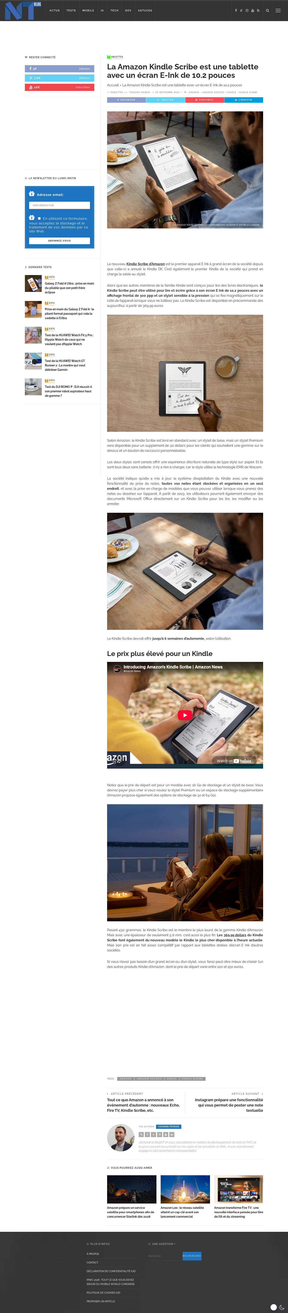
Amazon (194, 92)
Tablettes (115, 56)
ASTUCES (145, 10)
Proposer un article (101, 1301)
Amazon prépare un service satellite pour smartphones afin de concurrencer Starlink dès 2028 (130, 1212)
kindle (231, 92)
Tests (50, 277)
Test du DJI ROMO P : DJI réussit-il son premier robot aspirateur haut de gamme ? (68, 391)
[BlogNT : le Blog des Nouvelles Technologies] (23, 10)
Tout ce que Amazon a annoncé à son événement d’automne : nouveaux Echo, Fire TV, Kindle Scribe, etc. (143, 1105)
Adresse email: (50, 195)
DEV (128, 10)
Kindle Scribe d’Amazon (146, 264)
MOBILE (88, 10)
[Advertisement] (81, 34)
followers (84, 68)
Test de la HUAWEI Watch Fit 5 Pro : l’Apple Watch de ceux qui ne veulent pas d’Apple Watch (69, 339)
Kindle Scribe (248, 92)
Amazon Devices (213, 92)
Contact (92, 1262)
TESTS (71, 10)
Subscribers (83, 87)
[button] (278, 1307)
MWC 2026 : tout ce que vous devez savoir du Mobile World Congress (111, 1282)
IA (102, 10)
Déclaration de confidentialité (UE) (111, 1271)
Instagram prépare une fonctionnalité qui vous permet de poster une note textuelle (229, 1105)
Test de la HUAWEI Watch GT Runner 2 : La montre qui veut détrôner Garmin (65, 365)
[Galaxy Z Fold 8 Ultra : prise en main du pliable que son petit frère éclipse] (33, 283)
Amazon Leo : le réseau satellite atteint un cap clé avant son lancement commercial (182, 1212)
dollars (235, 935)
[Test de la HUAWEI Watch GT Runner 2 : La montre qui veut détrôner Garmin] (33, 361)
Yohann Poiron (139, 92)
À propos (93, 1253)
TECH (114, 10)
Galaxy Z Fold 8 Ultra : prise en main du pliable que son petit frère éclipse (69, 288)
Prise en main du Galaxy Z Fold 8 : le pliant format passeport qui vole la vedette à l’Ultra (69, 314)
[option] (131, 1197)
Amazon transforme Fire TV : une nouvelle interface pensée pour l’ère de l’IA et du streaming (238, 1212)
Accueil (113, 85)
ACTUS (55, 10)
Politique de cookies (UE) (103, 1292)
